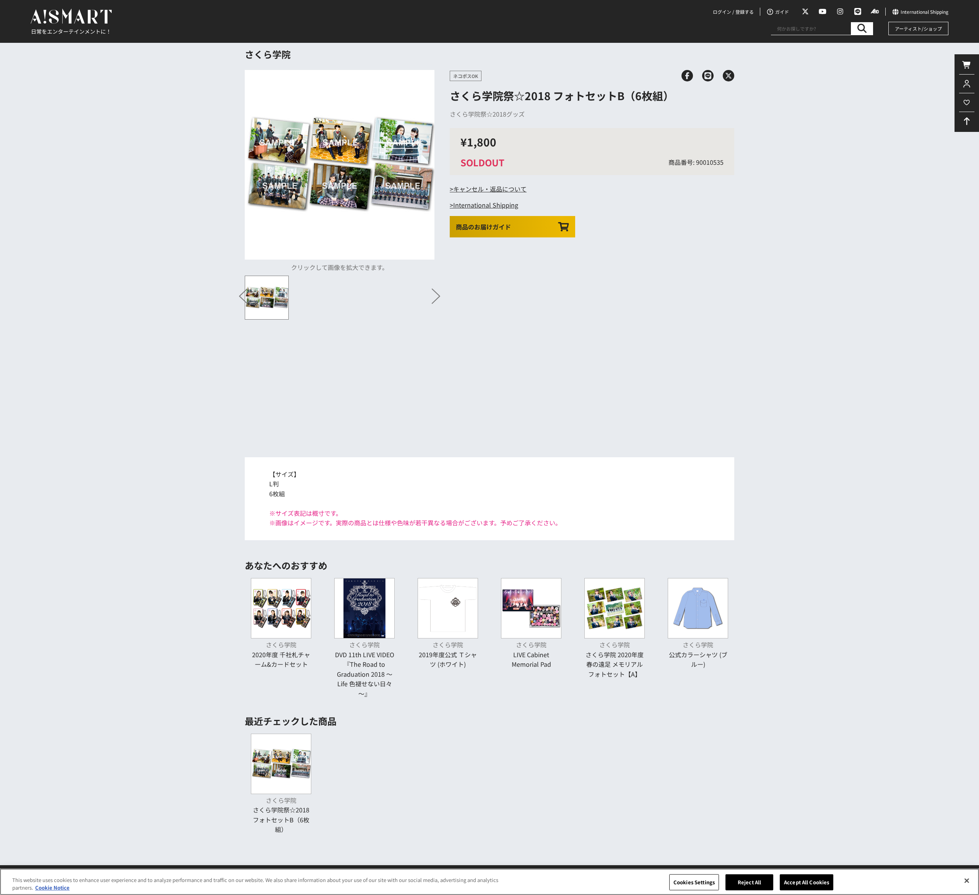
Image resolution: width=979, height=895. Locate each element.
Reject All (749, 882)
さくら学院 (268, 54)
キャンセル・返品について (490, 188)
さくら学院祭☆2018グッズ (487, 114)
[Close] (966, 880)
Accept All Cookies (806, 882)
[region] (489, 882)
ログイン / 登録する (733, 11)
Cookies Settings (694, 882)
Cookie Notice (52, 887)
